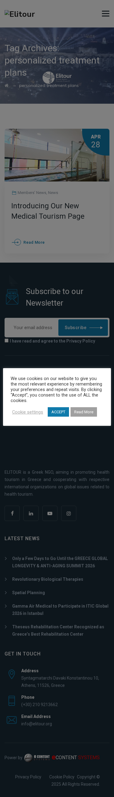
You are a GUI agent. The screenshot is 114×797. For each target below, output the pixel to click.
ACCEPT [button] (58, 412)
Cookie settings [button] (27, 412)
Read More (83, 412)
